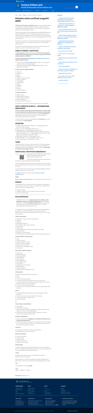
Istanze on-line (30, 392)
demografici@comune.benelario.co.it (42, 58)
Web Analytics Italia (48, 394)
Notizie (20, 15)
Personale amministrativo (20, 393)
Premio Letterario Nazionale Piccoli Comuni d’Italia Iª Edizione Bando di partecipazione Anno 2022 (67, 31)
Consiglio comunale (19, 388)
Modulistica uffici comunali (65, 392)
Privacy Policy (20, 411)
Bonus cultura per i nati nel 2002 (65, 51)
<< (58, 83)
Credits (47, 411)
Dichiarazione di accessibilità (41, 411)
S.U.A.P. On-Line (31, 389)
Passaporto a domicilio (63, 80)
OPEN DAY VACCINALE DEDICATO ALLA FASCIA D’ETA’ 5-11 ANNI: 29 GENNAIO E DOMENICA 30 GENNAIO (66, 25)
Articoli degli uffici (47, 392)
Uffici (16, 392)
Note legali (29, 411)
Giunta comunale (19, 389)
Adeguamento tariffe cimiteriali (65, 73)
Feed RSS (52, 411)
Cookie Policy (25, 411)
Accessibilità (34, 411)
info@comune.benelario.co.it (33, 402)
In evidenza (47, 390)
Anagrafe (24, 15)
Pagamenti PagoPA (31, 388)
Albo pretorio (63, 391)
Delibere (62, 388)
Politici (17, 391)
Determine (63, 389)
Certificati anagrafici (31, 391)
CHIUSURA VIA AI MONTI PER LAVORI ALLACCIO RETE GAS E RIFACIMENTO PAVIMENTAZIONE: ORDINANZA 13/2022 (65, 19)
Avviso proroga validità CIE (64, 66)
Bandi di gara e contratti (65, 393)
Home (19, 10)
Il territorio (37, 10)
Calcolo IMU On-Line (31, 393)
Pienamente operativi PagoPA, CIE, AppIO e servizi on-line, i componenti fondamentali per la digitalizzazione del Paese (67, 37)
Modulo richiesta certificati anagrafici (23, 179)
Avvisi (45, 388)
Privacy (53, 10)
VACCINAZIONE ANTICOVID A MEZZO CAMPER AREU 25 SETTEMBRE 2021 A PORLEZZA (65, 42)
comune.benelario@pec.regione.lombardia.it (36, 405)
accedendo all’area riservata (30, 53)
